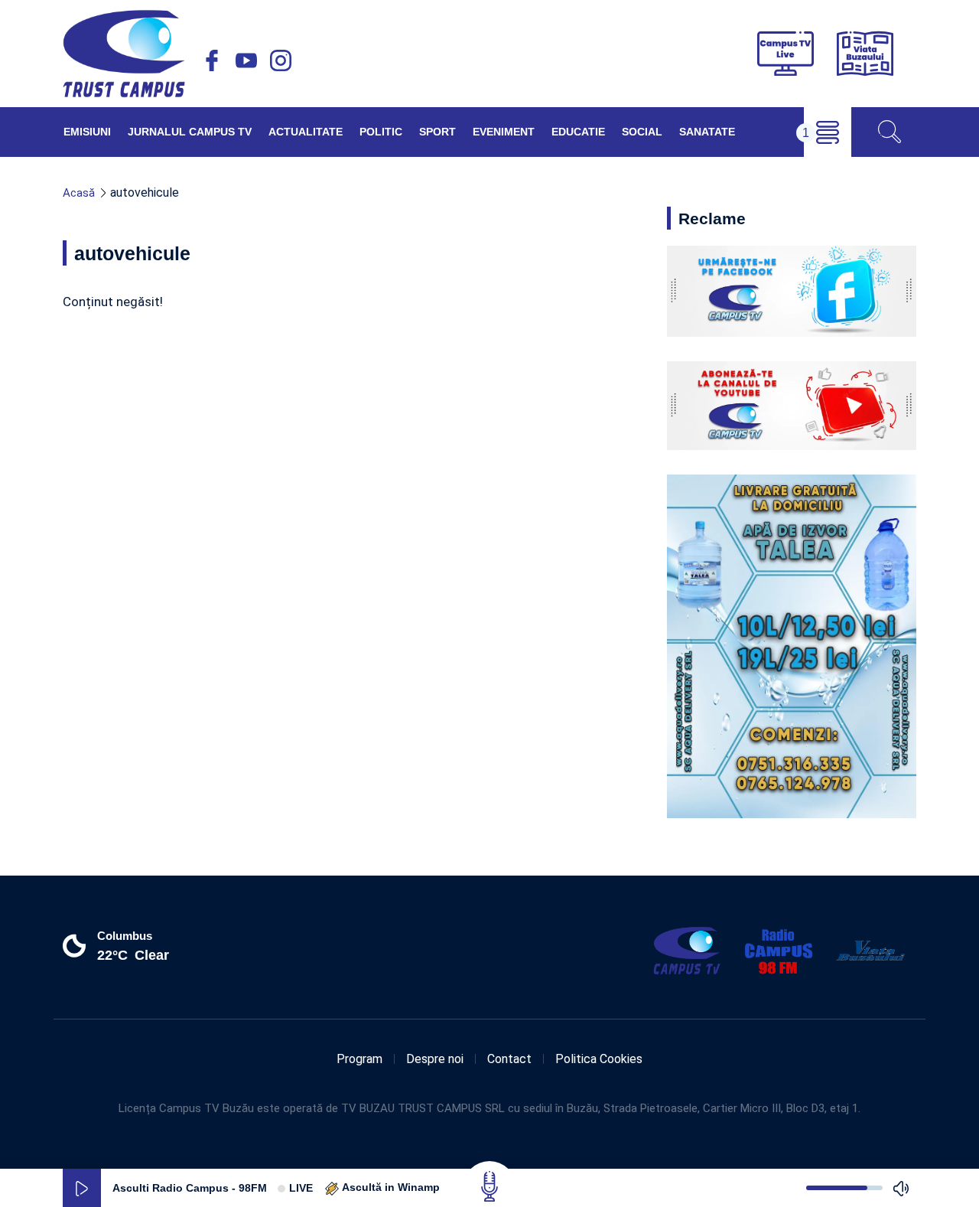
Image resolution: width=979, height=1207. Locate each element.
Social (642, 132)
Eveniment (504, 132)
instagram (280, 60)
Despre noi (434, 1059)
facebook (212, 60)
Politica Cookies (598, 1059)
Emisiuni (87, 132)
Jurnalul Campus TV (190, 132)
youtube (246, 60)
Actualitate (305, 132)
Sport (437, 132)
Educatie (578, 132)
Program (359, 1059)
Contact (509, 1059)
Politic (380, 132)
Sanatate (707, 132)
